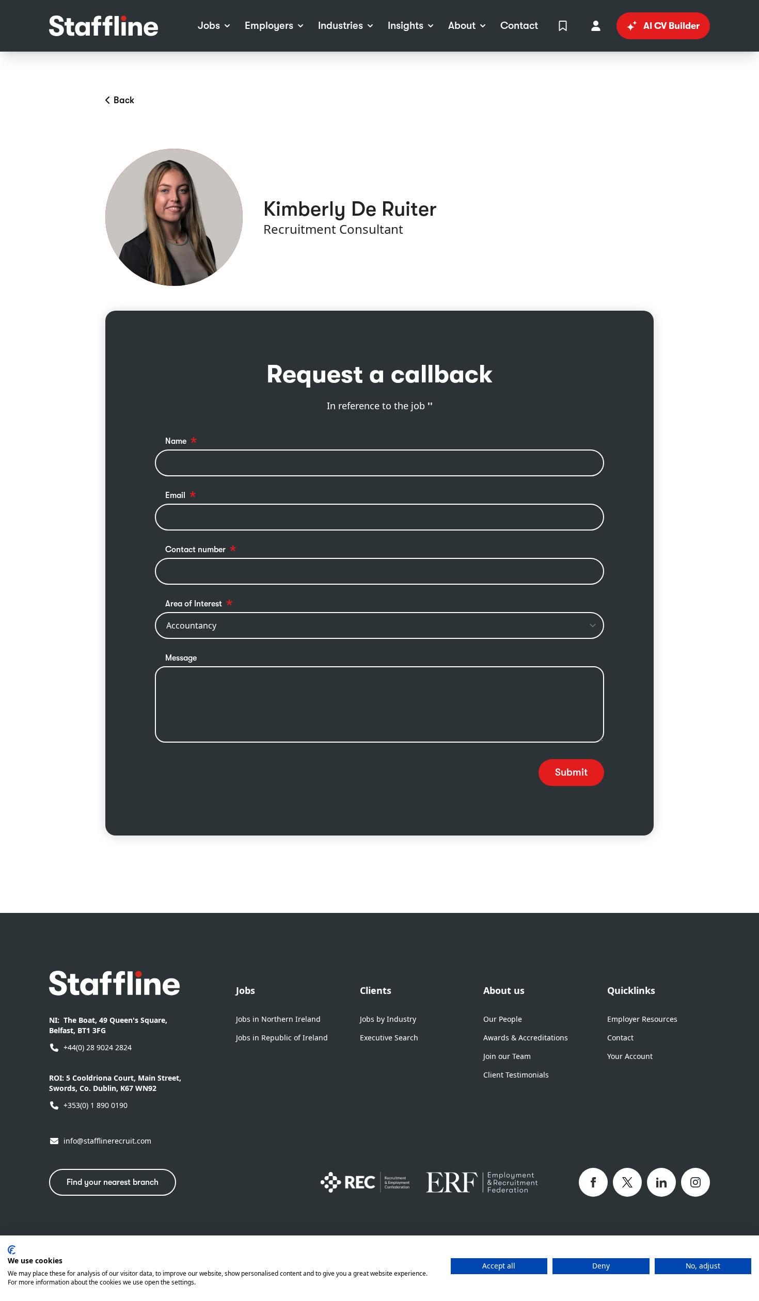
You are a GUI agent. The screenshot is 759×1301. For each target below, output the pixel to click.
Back (124, 100)
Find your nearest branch (113, 1182)
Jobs (245, 990)
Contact (620, 1037)
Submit (571, 772)
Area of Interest (193, 603)
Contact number (195, 549)
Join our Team (507, 1056)
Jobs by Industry (388, 1019)
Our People (502, 1019)
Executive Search (389, 1037)
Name (175, 441)
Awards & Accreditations (525, 1037)
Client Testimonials (516, 1075)
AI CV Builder (671, 26)
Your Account (630, 1056)
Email (175, 495)
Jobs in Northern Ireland (278, 1019)
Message (181, 658)
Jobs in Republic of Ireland (282, 1037)
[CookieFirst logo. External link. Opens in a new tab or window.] (11, 1250)
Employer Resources (642, 1019)
